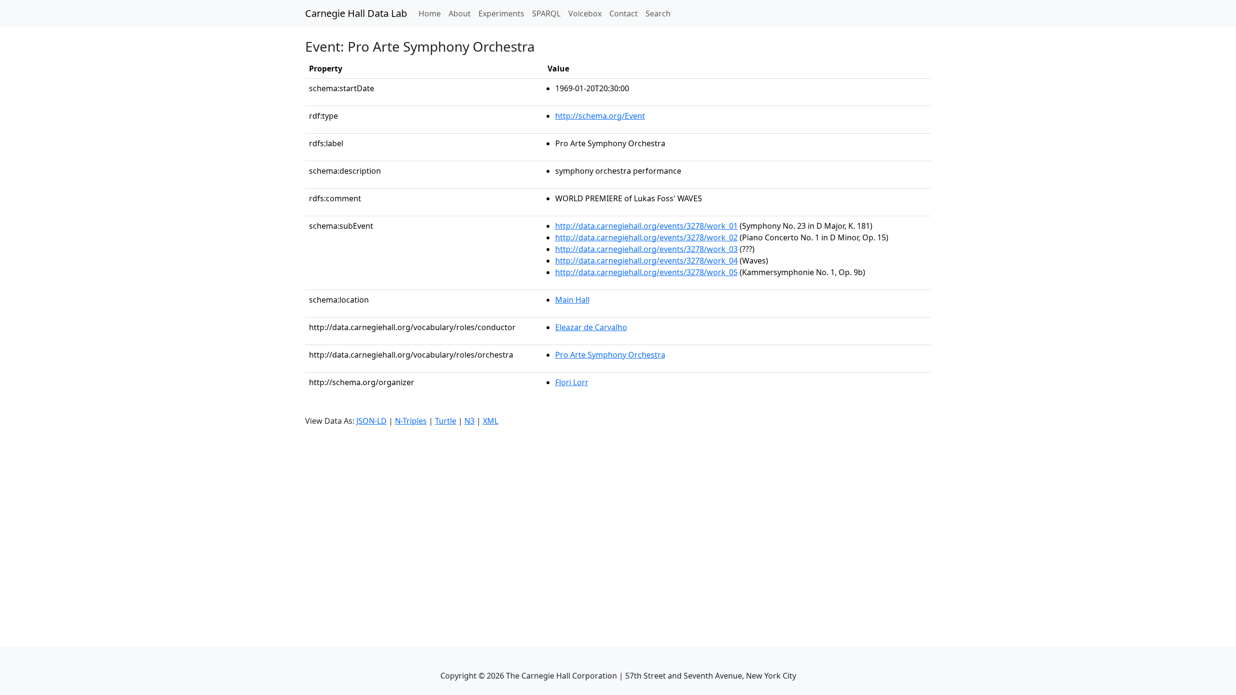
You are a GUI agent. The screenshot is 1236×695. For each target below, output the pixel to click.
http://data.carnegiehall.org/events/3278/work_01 (646, 226)
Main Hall (572, 299)
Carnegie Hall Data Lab (356, 13)
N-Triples (411, 421)
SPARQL (546, 13)
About (460, 13)
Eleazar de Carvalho (591, 327)
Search (658, 13)
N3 (469, 421)
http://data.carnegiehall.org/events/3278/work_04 (646, 260)
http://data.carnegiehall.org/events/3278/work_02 (646, 237)
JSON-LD (371, 421)
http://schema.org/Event (600, 116)
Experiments (501, 13)
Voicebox (585, 13)
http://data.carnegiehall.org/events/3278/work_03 (646, 249)
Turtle (445, 421)
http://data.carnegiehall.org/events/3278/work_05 (646, 272)
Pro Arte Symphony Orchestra (610, 354)
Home (432, 13)
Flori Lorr (572, 382)
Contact (623, 13)
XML (490, 421)
